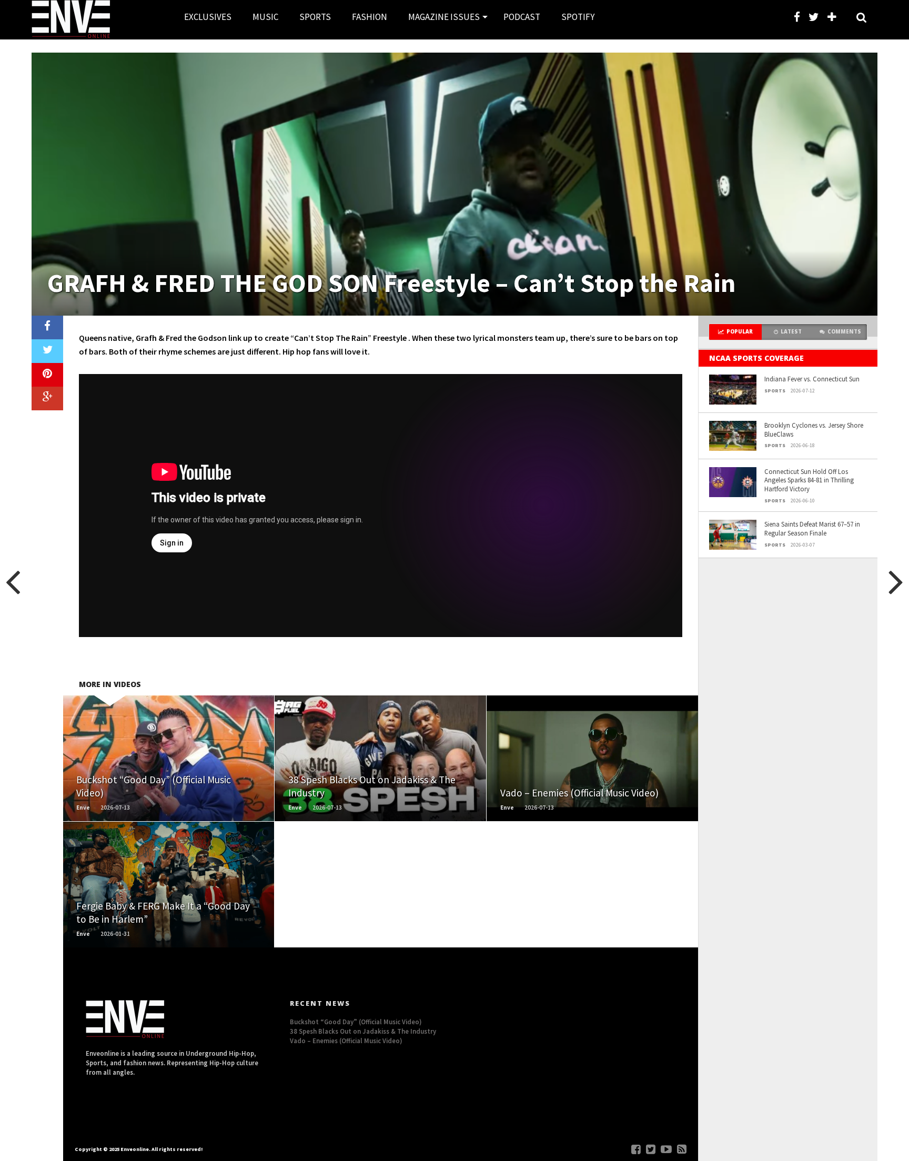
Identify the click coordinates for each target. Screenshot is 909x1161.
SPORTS (315, 17)
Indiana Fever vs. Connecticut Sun (812, 379)
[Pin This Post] (47, 375)
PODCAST (521, 17)
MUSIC (265, 17)
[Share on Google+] (47, 398)
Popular (739, 331)
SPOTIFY (577, 17)
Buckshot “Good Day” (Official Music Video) (356, 1021)
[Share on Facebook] (47, 327)
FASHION (369, 17)
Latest (791, 331)
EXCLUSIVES (207, 17)
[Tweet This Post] (47, 351)
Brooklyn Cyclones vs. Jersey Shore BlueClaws (813, 429)
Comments (844, 331)
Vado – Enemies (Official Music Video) (346, 1040)
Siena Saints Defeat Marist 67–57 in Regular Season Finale (812, 528)
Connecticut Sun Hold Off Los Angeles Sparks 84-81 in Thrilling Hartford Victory (809, 480)
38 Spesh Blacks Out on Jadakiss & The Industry (363, 1031)
